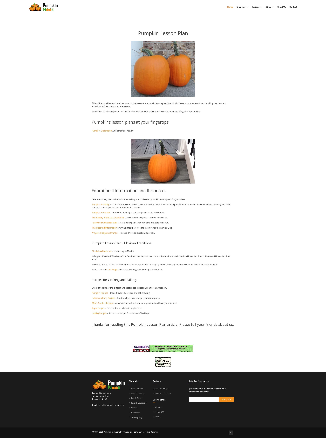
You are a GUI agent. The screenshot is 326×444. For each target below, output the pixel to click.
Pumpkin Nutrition (101, 212)
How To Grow (137, 388)
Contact (293, 7)
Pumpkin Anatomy (100, 204)
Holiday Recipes (99, 313)
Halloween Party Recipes (103, 298)
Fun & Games (136, 398)
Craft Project (112, 269)
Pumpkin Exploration (102, 130)
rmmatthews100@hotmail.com (111, 405)
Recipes (255, 7)
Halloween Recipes (163, 393)
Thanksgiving (136, 417)
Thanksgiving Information (104, 227)
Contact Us (160, 412)
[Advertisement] (163, 19)
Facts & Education (138, 403)
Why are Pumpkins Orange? (105, 232)
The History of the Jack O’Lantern (108, 217)
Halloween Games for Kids (104, 222)
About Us (281, 7)
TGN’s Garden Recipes (102, 303)
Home (230, 7)
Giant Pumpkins (137, 393)
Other (268, 7)
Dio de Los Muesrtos (102, 251)
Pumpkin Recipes (100, 293)
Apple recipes (98, 308)
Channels (241, 7)
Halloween (135, 412)
